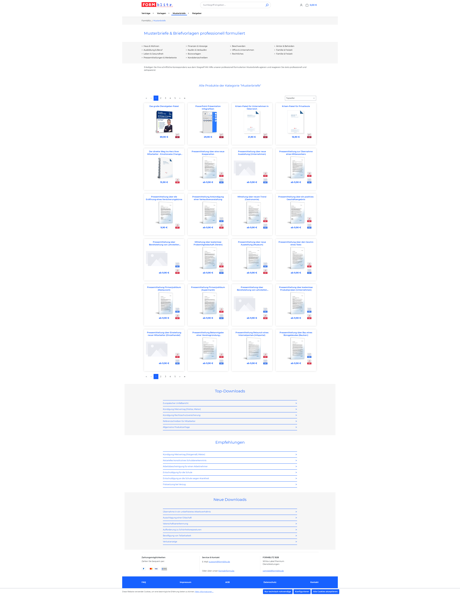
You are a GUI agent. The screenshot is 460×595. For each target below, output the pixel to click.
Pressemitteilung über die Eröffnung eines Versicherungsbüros (164, 198)
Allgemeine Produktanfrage (176, 427)
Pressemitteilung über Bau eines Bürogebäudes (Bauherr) (296, 333)
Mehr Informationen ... (204, 592)
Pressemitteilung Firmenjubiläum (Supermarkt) (208, 288)
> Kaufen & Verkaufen (196, 50)
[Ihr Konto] (301, 5)
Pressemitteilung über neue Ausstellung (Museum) (252, 243)
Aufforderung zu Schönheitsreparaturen (182, 530)
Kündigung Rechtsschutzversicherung (181, 415)
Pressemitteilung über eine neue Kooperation (208, 152)
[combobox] (232, 5)
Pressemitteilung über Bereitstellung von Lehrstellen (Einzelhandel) (164, 243)
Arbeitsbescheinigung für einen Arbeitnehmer (185, 466)
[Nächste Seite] (180, 98)
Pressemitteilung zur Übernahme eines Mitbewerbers (296, 152)
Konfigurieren (302, 591)
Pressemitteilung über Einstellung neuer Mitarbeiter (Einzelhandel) (164, 333)
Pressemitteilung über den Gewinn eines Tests (296, 243)
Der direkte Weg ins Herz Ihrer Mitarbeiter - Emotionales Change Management (164, 153)
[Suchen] (267, 5)
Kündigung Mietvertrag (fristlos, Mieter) (182, 409)
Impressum (185, 582)
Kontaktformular (226, 571)
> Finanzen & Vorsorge (196, 46)
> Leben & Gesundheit (152, 54)
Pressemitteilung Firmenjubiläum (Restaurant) (164, 288)
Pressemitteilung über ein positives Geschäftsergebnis (295, 198)
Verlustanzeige (170, 542)
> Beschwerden (237, 46)
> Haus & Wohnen (150, 46)
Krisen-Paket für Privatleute (296, 106)
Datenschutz (270, 582)
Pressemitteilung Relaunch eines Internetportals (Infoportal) (252, 333)
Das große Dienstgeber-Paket (164, 106)
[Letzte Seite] (184, 98)
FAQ (144, 582)
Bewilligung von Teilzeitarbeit (177, 536)
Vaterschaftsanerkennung (175, 524)
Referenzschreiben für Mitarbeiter (179, 421)
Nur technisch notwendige (277, 591)
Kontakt (314, 582)
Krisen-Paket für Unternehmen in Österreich (252, 107)
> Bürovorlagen (193, 54)
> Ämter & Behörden (284, 46)
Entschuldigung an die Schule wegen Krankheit (186, 478)
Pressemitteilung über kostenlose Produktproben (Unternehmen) (296, 288)
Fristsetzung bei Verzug (174, 484)
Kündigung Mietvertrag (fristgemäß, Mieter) (184, 454)
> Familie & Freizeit (283, 50)
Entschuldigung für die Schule (177, 472)
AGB (227, 582)
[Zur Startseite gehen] (157, 4)
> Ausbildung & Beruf (152, 50)
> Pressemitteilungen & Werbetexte (159, 58)
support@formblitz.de (219, 562)
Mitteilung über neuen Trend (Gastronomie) (252, 198)
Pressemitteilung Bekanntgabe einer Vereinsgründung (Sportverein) (208, 334)
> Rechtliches (236, 54)
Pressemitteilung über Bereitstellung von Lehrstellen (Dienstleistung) (252, 288)
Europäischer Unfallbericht (176, 403)
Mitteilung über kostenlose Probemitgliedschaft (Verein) (208, 243)
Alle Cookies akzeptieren (325, 591)
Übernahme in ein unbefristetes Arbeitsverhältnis (187, 512)
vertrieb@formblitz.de (273, 571)
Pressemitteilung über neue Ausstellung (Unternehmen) (252, 152)
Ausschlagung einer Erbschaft (177, 518)
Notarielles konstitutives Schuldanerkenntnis (184, 460)
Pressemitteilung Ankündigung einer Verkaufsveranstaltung (208, 198)
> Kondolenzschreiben (197, 58)
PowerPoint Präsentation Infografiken (208, 107)
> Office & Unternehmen (242, 50)
